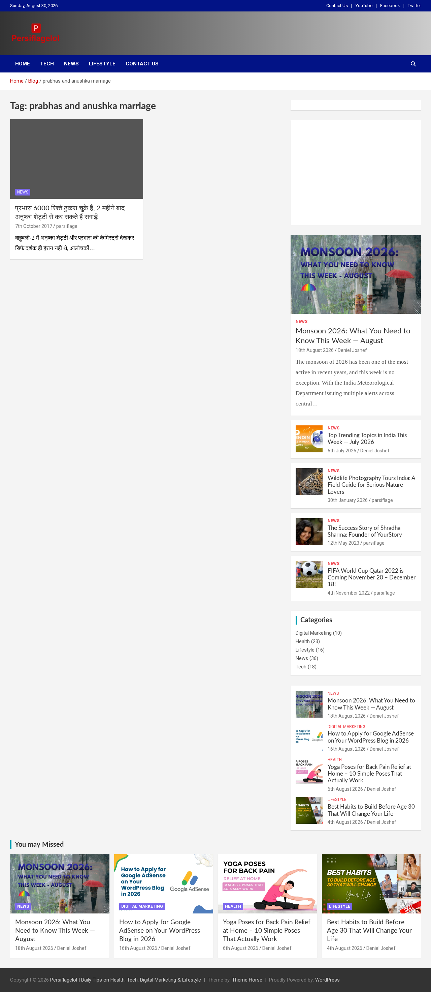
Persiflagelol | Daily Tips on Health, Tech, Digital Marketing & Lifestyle (125, 980)
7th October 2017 (33, 226)
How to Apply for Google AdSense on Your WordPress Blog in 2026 (159, 930)
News (71, 64)
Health (303, 641)
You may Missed (39, 844)
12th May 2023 (343, 543)
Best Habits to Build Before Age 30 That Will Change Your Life (369, 930)
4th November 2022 (349, 593)
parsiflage (66, 226)
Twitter (414, 5)
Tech (47, 64)
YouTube (364, 5)
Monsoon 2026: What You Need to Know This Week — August (55, 930)
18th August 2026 (315, 350)
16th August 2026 (347, 749)
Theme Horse (247, 980)
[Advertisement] (356, 172)
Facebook (390, 5)
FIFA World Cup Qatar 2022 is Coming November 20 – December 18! (372, 578)
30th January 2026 (348, 500)
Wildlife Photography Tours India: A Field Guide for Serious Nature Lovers (371, 485)
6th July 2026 (342, 450)
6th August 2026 (345, 789)
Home (22, 64)
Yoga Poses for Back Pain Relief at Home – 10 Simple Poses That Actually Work (369, 774)
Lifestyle (102, 64)
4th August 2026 (345, 822)
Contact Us (337, 5)
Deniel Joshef (352, 350)
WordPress (327, 980)
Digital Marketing (314, 633)
